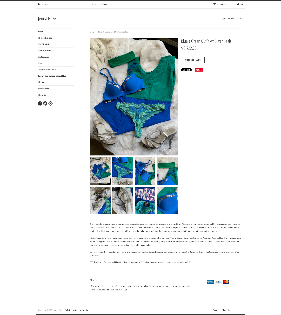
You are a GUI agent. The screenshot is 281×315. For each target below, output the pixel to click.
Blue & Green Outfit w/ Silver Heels (113, 32)
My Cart (222, 4)
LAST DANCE (43, 44)
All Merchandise (45, 38)
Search (216, 310)
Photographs (43, 57)
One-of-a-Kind (44, 50)
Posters (41, 63)
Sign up (104, 4)
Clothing (41, 82)
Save (200, 70)
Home (40, 31)
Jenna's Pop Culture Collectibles (52, 76)
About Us (42, 95)
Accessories (43, 88)
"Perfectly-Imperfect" (47, 69)
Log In (93, 4)
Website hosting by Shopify (76, 310)
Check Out (238, 4)
